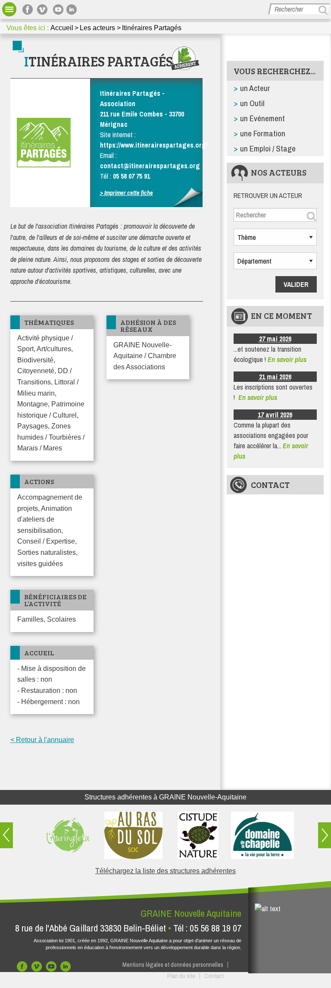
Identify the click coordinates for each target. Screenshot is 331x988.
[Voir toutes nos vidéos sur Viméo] (43, 9)
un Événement (262, 118)
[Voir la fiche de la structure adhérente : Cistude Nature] (198, 835)
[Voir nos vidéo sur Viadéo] (37, 968)
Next (324, 835)
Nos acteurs (278, 172)
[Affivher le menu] (9, 9)
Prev (6, 835)
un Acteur (255, 88)
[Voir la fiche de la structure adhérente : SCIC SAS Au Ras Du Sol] (133, 835)
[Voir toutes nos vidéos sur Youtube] (58, 9)
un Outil (252, 103)
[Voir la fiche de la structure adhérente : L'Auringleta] (68, 835)
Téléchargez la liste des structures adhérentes (165, 871)
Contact (270, 484)
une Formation (262, 133)
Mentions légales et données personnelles (172, 965)
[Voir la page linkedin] (72, 9)
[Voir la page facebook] (28, 9)
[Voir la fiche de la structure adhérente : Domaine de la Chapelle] (262, 835)
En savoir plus (287, 359)
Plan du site (181, 976)
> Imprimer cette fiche (126, 193)
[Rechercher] (324, 10)
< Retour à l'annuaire (42, 739)
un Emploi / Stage (268, 148)
